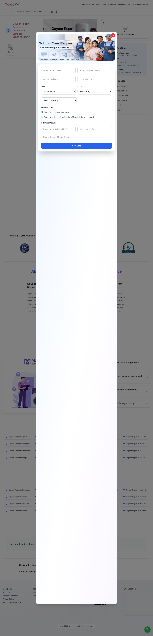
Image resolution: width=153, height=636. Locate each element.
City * (79, 86)
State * (44, 86)
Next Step (76, 146)
